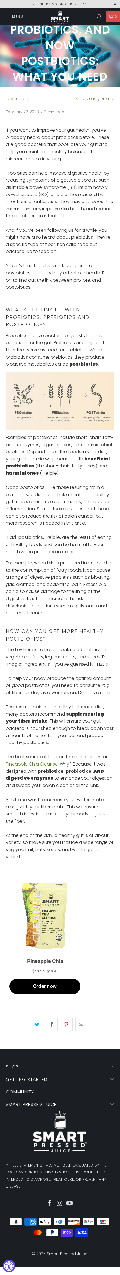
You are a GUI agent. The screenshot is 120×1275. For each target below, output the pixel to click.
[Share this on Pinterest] (67, 1024)
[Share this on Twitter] (37, 1024)
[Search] (99, 16)
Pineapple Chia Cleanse (32, 764)
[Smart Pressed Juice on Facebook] (49, 1204)
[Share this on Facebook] (52, 1024)
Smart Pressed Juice (67, 1254)
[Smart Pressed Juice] (60, 16)
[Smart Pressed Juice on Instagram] (60, 1204)
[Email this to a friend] (81, 1024)
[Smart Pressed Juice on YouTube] (70, 1204)
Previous (88, 98)
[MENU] (3, 16)
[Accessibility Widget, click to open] (9, 1266)
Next (106, 98)
